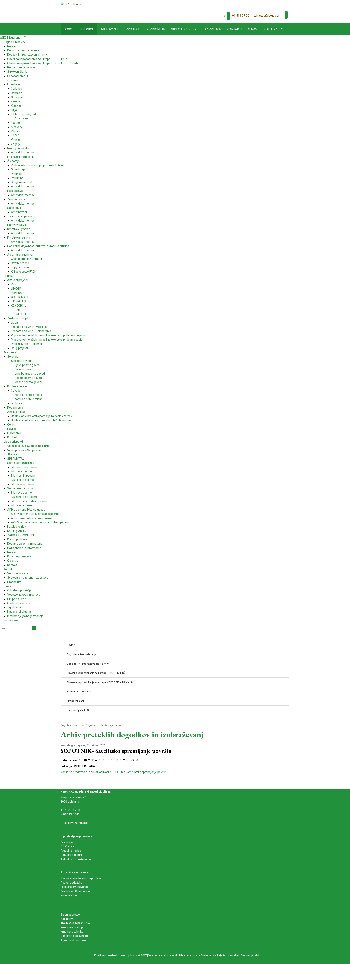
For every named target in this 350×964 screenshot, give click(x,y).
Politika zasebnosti (187, 955)
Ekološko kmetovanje (74, 886)
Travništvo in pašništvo (75, 923)
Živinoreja (67, 842)
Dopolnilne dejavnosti (74, 935)
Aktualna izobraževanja (76, 859)
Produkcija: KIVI (250, 955)
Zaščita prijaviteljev (228, 955)
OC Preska (67, 846)
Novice (64, 745)
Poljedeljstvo (69, 895)
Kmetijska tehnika (72, 931)
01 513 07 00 (240, 15)
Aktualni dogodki (71, 854)
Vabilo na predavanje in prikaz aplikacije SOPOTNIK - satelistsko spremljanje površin (114, 772)
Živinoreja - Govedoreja (75, 891)
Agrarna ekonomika (73, 940)
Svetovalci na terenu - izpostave (81, 878)
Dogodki (72, 745)
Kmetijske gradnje (72, 927)
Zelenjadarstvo (70, 914)
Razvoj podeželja (71, 882)
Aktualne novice (71, 850)
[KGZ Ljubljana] (71, 4)
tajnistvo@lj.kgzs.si (266, 15)
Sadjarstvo (67, 918)
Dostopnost (208, 955)
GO (34, 628)
